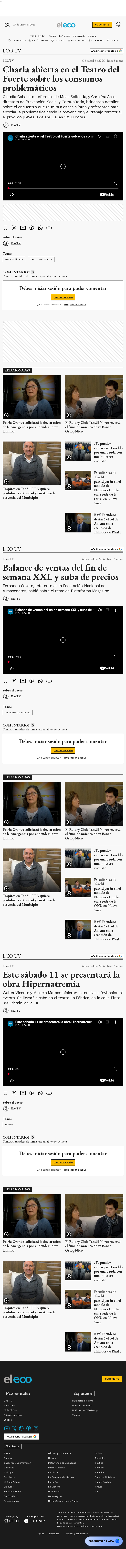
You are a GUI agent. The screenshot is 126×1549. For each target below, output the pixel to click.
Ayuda (41, 1534)
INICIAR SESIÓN (63, 297)
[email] (23, 228)
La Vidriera (64, 35)
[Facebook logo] (29, 1430)
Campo (52, 35)
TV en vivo (59, 40)
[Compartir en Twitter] (14, 228)
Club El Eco (97, 40)
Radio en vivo (78, 40)
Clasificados (19, 40)
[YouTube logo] (7, 1430)
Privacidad (54, 1534)
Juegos (114, 40)
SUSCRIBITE (102, 24)
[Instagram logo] (36, 1430)
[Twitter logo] (14, 1430)
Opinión (92, 35)
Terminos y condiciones (76, 1534)
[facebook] (32, 228)
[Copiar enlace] (49, 228)
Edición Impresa (40, 40)
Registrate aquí (75, 304)
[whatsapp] (40, 228)
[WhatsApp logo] (21, 1430)
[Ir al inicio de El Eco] (66, 25)
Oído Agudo (79, 35)
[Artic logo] (11, 1519)
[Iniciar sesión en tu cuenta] (118, 25)
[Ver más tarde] (6, 228)
